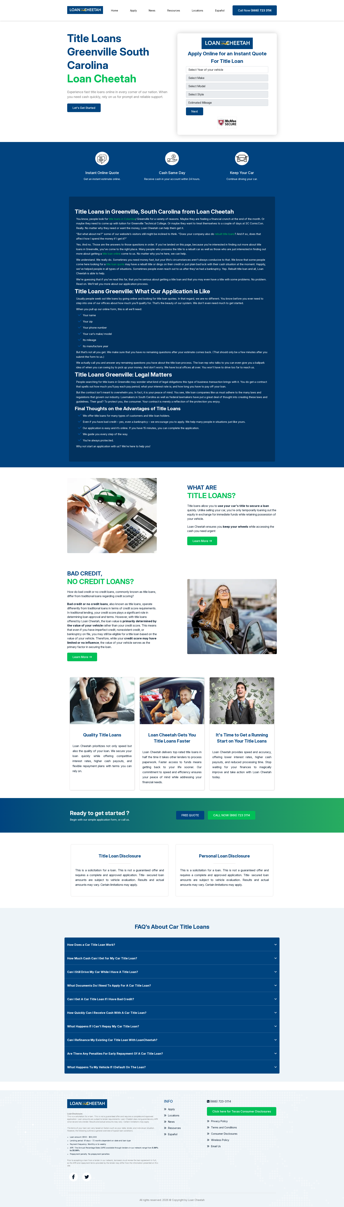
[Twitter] (86, 1176)
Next (194, 111)
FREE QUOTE (190, 815)
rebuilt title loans (225, 234)
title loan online (111, 253)
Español (219, 10)
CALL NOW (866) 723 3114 (231, 815)
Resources (173, 10)
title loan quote (115, 264)
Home (114, 10)
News (152, 10)
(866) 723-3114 (220, 1101)
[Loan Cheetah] (85, 10)
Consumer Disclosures (224, 1133)
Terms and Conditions (224, 1127)
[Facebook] (73, 1176)
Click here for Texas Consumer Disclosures (241, 1111)
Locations (197, 10)
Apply (133, 10)
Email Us (216, 1146)
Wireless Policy (220, 1139)
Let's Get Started (84, 108)
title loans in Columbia (122, 219)
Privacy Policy (219, 1121)
